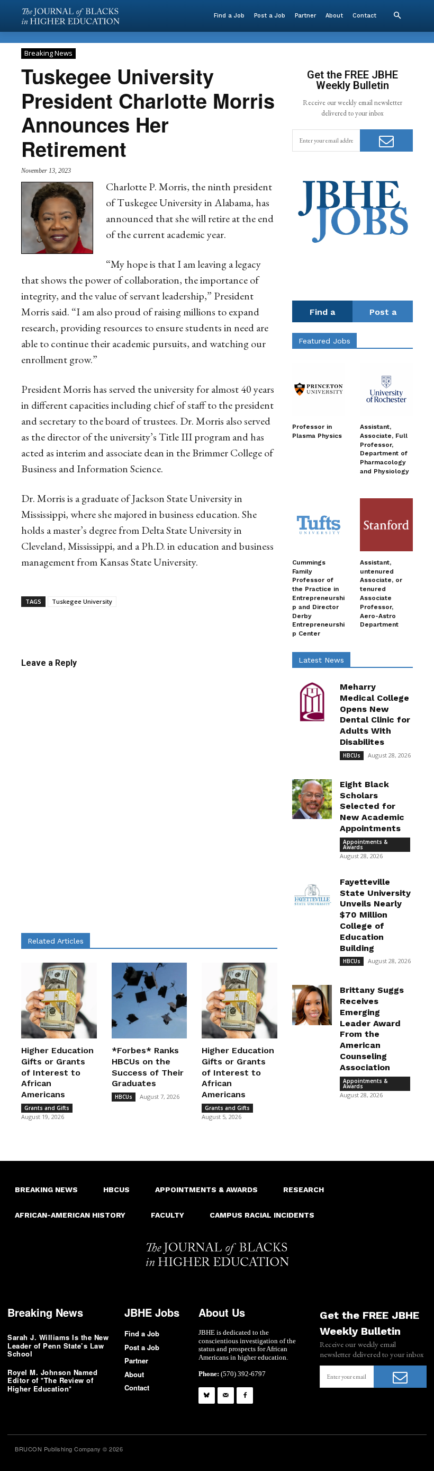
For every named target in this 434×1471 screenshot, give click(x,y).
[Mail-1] (226, 1395)
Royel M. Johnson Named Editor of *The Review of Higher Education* (52, 1380)
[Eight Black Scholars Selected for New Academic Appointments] (312, 799)
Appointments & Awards (365, 844)
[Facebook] (245, 1395)
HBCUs (123, 1096)
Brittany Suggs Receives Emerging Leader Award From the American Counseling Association (372, 1028)
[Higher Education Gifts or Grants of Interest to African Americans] (59, 1000)
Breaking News (48, 53)
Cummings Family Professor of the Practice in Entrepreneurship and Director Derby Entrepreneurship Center (318, 598)
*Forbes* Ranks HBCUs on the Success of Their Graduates (148, 1066)
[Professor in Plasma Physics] (318, 389)
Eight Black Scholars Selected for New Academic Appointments (372, 806)
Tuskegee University (82, 601)
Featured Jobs (324, 341)
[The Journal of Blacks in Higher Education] (70, 16)
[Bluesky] (206, 1395)
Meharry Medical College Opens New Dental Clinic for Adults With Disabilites (375, 714)
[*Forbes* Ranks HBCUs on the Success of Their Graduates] (149, 1000)
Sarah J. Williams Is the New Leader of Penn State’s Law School (57, 1345)
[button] (397, 16)
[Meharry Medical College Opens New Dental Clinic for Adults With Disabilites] (312, 701)
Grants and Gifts (46, 1108)
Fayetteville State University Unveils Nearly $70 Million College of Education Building (375, 915)
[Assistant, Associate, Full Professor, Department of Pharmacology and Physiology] (386, 389)
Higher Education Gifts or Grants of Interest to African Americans (57, 1072)
